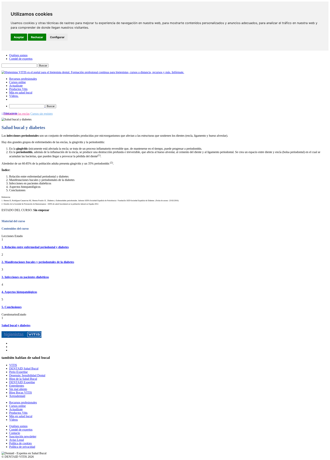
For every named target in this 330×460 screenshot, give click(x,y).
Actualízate (16, 85)
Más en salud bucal (20, 92)
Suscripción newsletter (22, 436)
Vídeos (13, 419)
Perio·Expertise (18, 372)
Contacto (14, 433)
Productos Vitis (18, 89)
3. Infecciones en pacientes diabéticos (25, 277)
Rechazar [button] (37, 37)
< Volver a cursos (9, 113)
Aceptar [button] (19, 37)
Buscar (43, 65)
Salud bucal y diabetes (16, 325)
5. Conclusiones (12, 307)
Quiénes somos (18, 55)
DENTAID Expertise (22, 382)
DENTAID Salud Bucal (23, 368)
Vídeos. (14, 96)
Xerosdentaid (17, 396)
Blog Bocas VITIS (20, 392)
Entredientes (16, 385)
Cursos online (17, 82)
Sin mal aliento (18, 389)
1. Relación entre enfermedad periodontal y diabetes (35, 247)
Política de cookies (20, 443)
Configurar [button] (57, 37)
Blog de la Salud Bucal (23, 378)
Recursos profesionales (23, 78)
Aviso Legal (16, 439)
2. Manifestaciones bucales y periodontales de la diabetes (38, 262)
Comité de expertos (20, 58)
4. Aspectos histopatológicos (19, 292)
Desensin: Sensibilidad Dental (27, 375)
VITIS (13, 365)
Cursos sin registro (41, 113)
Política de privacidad (22, 446)
